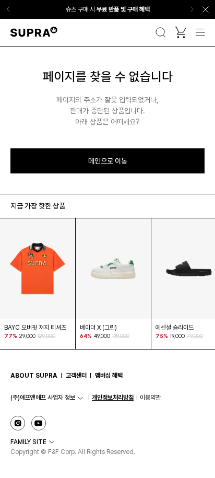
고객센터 (76, 375)
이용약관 (150, 397)
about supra (33, 375)
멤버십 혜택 (109, 375)
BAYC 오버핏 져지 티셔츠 (35, 327)
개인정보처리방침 (113, 397)
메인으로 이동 (107, 161)
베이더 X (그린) (98, 327)
